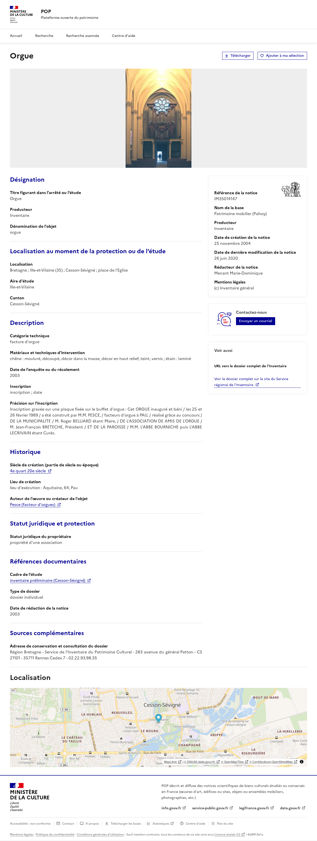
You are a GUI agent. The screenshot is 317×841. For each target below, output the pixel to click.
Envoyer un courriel (255, 321)
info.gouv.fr (171, 808)
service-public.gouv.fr (210, 808)
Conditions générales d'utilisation (100, 834)
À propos (92, 823)
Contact (68, 823)
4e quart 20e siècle (28, 471)
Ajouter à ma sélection (285, 55)
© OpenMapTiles (232, 761)
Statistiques (161, 823)
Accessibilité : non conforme (30, 823)
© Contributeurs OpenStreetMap (271, 761)
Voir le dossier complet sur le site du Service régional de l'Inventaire (251, 382)
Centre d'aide (123, 35)
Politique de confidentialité (55, 834)
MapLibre (170, 761)
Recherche (44, 35)
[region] (158, 727)
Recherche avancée (82, 35)
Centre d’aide (195, 823)
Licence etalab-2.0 (227, 834)
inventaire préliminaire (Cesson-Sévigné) (47, 580)
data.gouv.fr (290, 808)
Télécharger (241, 55)
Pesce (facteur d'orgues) (32, 504)
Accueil (16, 35)
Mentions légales (21, 834)
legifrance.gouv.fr (254, 808)
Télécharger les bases (126, 823)
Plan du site (225, 823)
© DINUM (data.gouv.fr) (199, 761)
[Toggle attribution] (302, 762)
